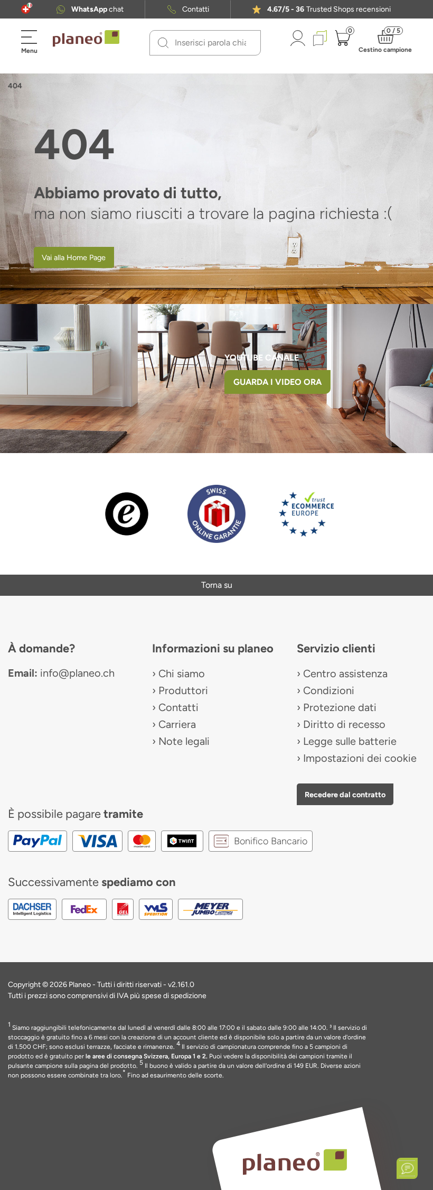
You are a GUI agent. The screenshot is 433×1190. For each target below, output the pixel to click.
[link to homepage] (86, 38)
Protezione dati (339, 707)
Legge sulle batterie (350, 741)
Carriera (177, 724)
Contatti (195, 9)
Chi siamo (181, 673)
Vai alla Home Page (74, 257)
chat (97, 9)
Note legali (184, 741)
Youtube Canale (262, 358)
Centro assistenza (345, 673)
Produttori (183, 690)
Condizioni (328, 690)
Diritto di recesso (344, 724)
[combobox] (211, 42)
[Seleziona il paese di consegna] (25, 9)
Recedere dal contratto (345, 794)
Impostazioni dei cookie (360, 758)
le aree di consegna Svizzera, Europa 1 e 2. (147, 1056)
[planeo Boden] (294, 1162)
